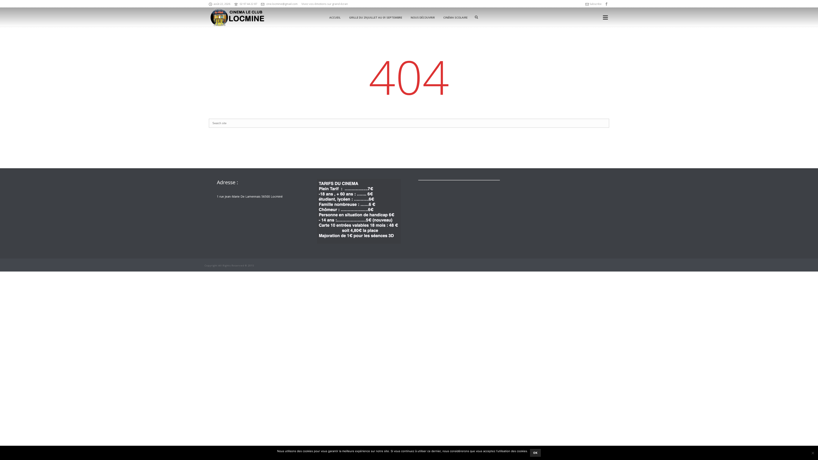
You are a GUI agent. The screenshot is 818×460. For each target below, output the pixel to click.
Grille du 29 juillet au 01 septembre (375, 17)
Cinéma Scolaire (455, 17)
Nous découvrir (423, 17)
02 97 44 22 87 (248, 4)
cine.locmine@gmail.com (282, 4)
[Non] (813, 453)
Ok (535, 452)
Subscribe (596, 4)
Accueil (335, 17)
